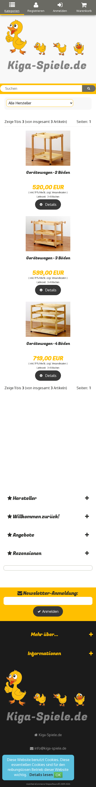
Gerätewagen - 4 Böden (48, 344)
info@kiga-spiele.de (50, 748)
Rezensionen (27, 553)
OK (58, 775)
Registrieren (35, 11)
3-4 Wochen (53, 196)
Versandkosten (59, 192)
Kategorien (11, 11)
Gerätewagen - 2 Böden (48, 173)
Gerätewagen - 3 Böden (48, 258)
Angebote (23, 535)
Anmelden (60, 11)
